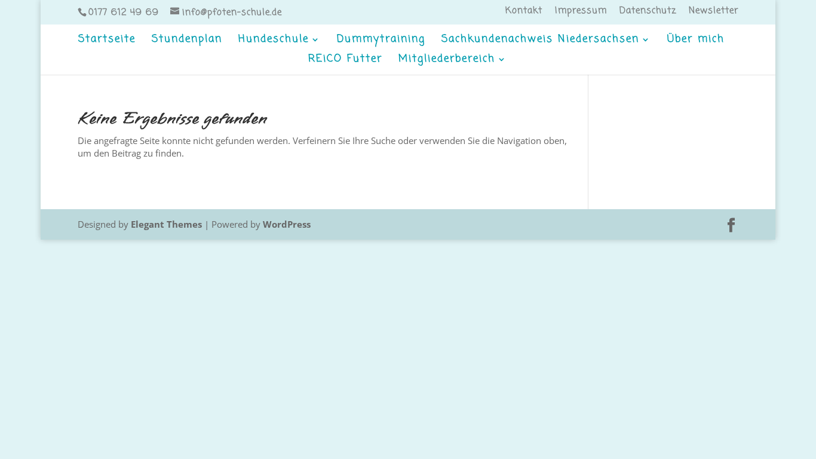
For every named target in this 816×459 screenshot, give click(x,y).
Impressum (581, 12)
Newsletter (713, 12)
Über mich (696, 41)
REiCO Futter (345, 60)
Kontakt (523, 12)
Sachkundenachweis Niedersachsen (540, 41)
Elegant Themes (166, 224)
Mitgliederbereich (446, 60)
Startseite (107, 41)
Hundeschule (273, 41)
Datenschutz (647, 12)
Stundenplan (187, 41)
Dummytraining (381, 41)
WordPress (287, 224)
